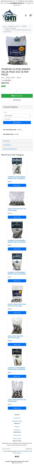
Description (6, 141)
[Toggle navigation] (26, 15)
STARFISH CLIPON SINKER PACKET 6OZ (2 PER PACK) (16, 368)
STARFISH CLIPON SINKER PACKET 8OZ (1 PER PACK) (16, 177)
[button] (17, 100)
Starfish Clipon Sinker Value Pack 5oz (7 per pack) (17, 305)
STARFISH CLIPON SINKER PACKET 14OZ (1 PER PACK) (17, 241)
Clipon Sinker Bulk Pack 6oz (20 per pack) (17, 400)
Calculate (17, 122)
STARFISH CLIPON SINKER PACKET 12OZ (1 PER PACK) (17, 273)
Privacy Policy (17, 438)
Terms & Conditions (23, 451)
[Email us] (16, 457)
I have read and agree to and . (17, 452)
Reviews (5, 149)
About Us (17, 426)
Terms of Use (17, 435)
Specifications (7, 145)
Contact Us (17, 430)
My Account (17, 418)
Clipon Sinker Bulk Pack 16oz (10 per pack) (15, 336)
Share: (4, 80)
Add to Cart (17, 96)
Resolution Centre (17, 421)
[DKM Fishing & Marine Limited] (9, 15)
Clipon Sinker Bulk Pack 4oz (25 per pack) (17, 209)
